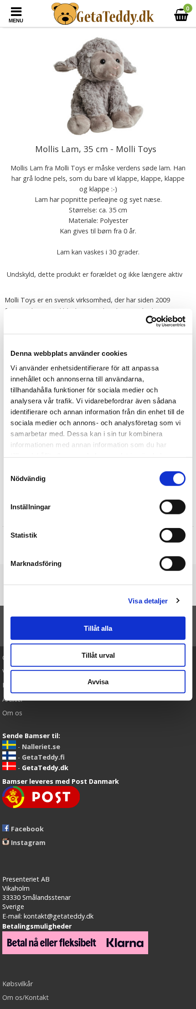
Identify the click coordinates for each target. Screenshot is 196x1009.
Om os (12, 712)
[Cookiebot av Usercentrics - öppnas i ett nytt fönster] (146, 321)
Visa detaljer (148, 600)
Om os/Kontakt (25, 997)
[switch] (173, 507)
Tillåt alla (98, 628)
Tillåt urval (98, 655)
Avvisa (98, 682)
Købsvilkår (17, 983)
